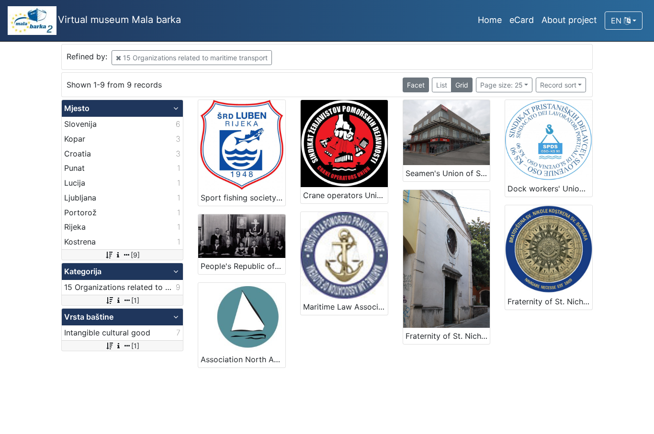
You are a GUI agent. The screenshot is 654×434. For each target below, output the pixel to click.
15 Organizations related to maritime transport (194, 58)
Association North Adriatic (243, 359)
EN (617, 20)
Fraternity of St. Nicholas (448, 336)
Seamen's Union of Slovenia (448, 173)
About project (569, 20)
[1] (135, 300)
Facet (416, 85)
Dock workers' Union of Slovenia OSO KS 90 (549, 188)
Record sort (558, 85)
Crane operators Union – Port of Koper (345, 195)
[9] (135, 255)
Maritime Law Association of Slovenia (345, 307)
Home (490, 20)
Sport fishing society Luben (243, 197)
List (441, 85)
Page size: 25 (501, 85)
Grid (461, 85)
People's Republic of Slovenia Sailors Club (243, 266)
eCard (521, 20)
